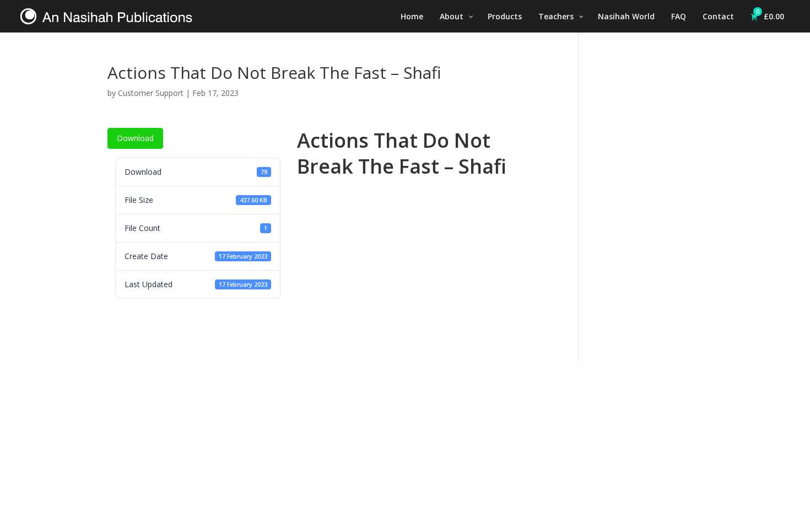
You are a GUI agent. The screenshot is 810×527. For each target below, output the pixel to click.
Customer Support (150, 93)
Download (135, 138)
